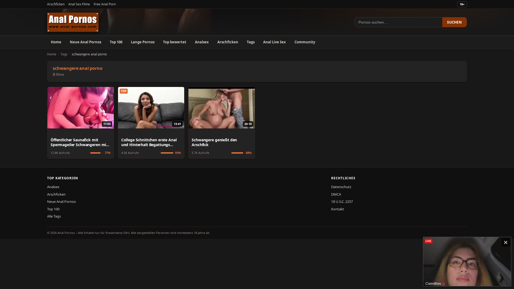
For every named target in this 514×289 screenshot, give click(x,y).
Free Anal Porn (105, 4)
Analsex (202, 42)
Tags (251, 42)
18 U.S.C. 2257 (342, 201)
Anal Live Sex (274, 42)
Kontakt (337, 209)
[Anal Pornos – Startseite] (73, 22)
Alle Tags (54, 216)
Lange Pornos (142, 42)
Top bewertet (174, 42)
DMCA (336, 194)
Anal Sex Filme (79, 4)
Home (56, 42)
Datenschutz (341, 186)
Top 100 (116, 42)
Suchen (454, 22)
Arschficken (56, 4)
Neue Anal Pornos (85, 42)
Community (304, 42)
